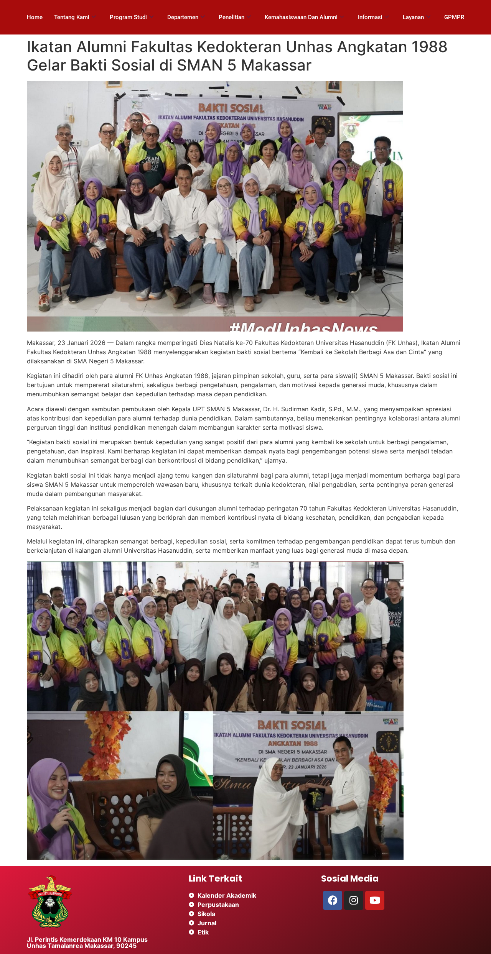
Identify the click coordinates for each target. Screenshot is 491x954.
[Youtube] (374, 900)
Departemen (182, 17)
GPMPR (454, 17)
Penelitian (231, 17)
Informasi (370, 17)
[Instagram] (353, 900)
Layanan (413, 17)
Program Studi (128, 17)
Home (35, 17)
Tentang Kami (71, 17)
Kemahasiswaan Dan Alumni (301, 17)
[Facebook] (332, 900)
